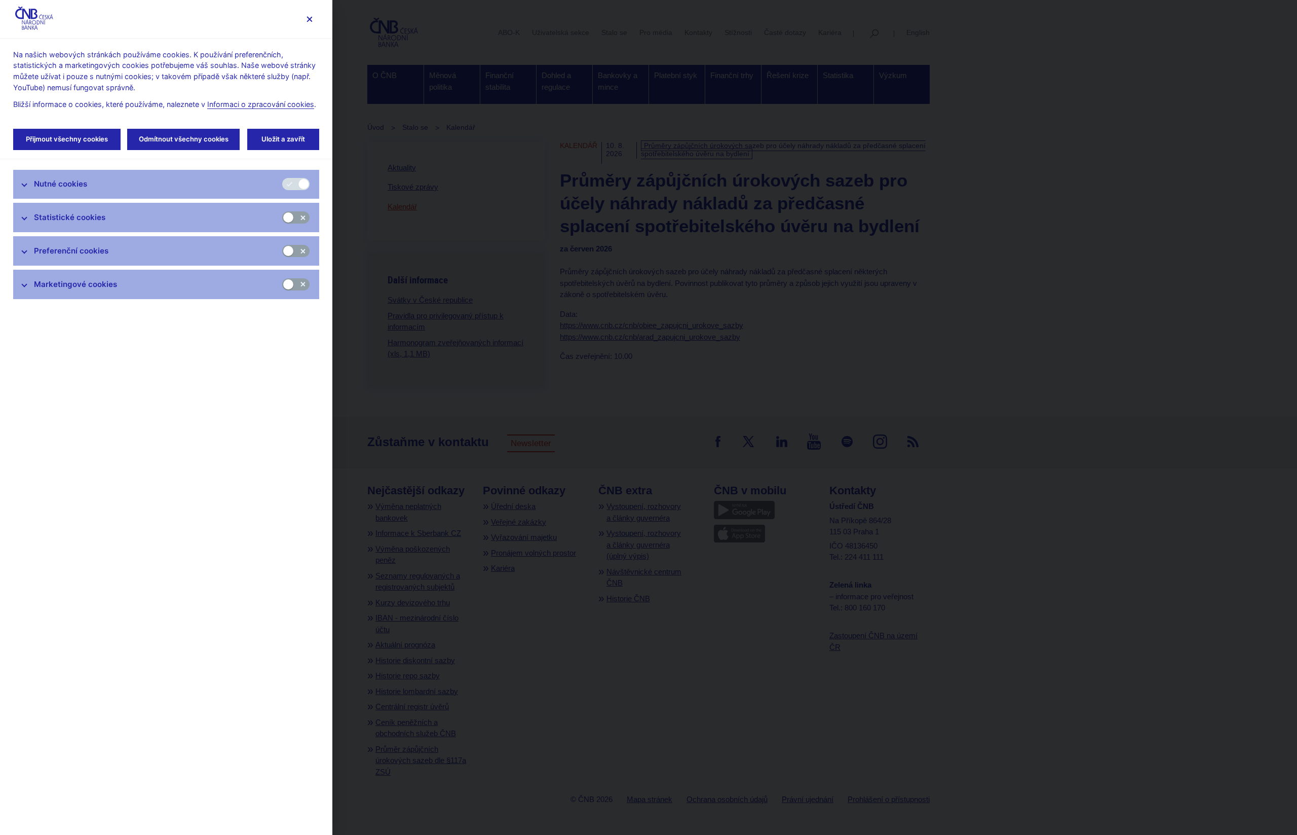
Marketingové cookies (75, 284)
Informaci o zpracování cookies (260, 104)
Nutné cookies (60, 184)
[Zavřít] (309, 19)
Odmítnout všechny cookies (183, 139)
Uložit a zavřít (283, 139)
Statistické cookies (69, 217)
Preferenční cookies (71, 251)
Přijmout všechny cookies (66, 139)
